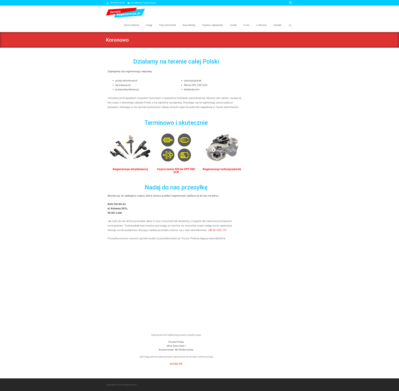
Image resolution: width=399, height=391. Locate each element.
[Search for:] (290, 25)
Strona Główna (131, 25)
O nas (246, 25)
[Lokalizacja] (290, 3)
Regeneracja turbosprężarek (222, 169)
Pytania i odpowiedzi (212, 25)
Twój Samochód (167, 25)
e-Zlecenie (261, 25)
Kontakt (277, 25)
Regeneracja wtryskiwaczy (130, 169)
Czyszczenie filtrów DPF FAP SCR (176, 170)
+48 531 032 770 (217, 230)
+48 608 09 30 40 (117, 2)
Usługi (149, 25)
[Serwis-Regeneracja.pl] (123, 12)
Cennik (233, 25)
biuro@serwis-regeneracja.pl (143, 2)
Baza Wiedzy (189, 25)
